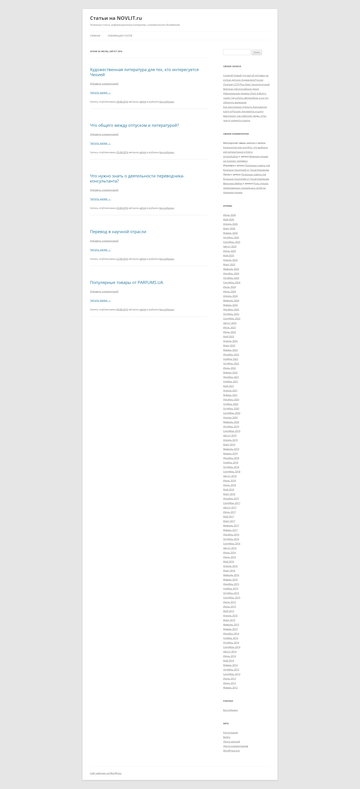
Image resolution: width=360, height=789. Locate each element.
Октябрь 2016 (231, 539)
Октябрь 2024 (231, 278)
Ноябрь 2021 (230, 381)
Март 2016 (229, 570)
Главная (95, 35)
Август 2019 (229, 435)
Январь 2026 (230, 233)
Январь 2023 (230, 350)
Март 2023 (229, 345)
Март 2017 (229, 521)
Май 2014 (228, 660)
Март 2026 (229, 228)
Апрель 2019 (230, 440)
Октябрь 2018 (231, 467)
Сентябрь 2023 (231, 318)
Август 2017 (229, 507)
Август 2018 (229, 476)
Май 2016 (228, 561)
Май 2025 (228, 255)
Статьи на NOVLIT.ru (116, 18)
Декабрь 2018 (231, 458)
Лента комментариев (235, 746)
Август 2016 (229, 548)
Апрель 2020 (230, 417)
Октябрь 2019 (231, 426)
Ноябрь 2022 (230, 359)
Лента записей (231, 741)
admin (142, 101)
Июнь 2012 (229, 683)
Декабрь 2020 (231, 399)
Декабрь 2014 (231, 633)
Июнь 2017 (229, 512)
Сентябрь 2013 (231, 674)
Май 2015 (228, 611)
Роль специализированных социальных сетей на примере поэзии (246, 188)
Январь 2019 (230, 453)
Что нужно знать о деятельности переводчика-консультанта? (137, 178)
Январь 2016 (230, 579)
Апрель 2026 (230, 224)
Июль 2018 (229, 480)
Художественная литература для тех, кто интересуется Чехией (144, 72)
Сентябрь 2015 (231, 597)
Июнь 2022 (229, 368)
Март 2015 (229, 620)
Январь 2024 (230, 305)
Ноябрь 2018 (230, 462)
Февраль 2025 (231, 269)
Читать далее (100, 92)
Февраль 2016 (231, 575)
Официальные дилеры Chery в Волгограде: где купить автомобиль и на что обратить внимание (245, 98)
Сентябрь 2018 (231, 471)
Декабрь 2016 (231, 534)
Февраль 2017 (231, 525)
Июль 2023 (229, 327)
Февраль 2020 (231, 422)
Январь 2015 (230, 629)
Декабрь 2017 (231, 498)
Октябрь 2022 (231, 363)
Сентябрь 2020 (231, 413)
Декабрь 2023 (231, 309)
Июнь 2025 (229, 251)
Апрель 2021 (230, 390)
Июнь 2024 (229, 291)
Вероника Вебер (232, 183)
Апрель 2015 (230, 615)
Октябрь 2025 (231, 237)
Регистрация (230, 732)
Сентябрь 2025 (231, 242)
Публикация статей (120, 35)
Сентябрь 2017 (231, 503)
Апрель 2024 (230, 296)
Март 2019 (229, 444)
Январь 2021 (230, 395)
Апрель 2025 (230, 260)
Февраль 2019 (231, 449)
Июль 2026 (229, 215)
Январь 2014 (230, 665)
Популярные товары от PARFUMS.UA (126, 282)
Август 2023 (229, 323)
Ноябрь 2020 (230, 404)
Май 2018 (228, 489)
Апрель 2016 (230, 566)
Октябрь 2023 (231, 314)
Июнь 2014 (229, 656)
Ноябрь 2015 (230, 588)
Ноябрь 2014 (230, 638)
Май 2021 (228, 386)
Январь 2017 (230, 530)
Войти (226, 737)
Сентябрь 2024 (231, 282)
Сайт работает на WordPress (106, 773)
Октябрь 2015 (231, 593)
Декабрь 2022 (231, 354)
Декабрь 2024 (231, 273)
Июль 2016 (229, 552)
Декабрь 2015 (231, 584)
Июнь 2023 (229, 332)
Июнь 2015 (229, 606)
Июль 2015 (229, 602)
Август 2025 (229, 246)
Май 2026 (228, 219)
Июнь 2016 (229, 557)
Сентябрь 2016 (231, 543)
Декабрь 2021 (231, 377)
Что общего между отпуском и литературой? (134, 125)
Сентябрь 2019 (231, 431)
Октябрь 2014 (231, 642)
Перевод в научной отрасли (118, 231)
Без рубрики (166, 101)
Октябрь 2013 (231, 669)
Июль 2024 (229, 287)
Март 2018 (229, 494)
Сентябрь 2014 (231, 647)
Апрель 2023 (230, 341)
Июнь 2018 (229, 485)
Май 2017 (228, 516)
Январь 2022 (230, 372)
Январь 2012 (230, 687)
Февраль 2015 (231, 624)
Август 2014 (229, 651)
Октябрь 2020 (231, 408)
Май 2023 (228, 336)
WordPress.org (231, 750)
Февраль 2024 (231, 300)
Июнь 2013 (229, 678)
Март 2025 (229, 264)
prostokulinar (230, 156)
